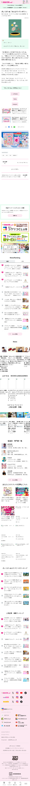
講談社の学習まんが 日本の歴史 (8, 737)
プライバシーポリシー (19, 748)
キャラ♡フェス (4, 152)
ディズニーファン (5, 734)
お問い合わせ (12, 746)
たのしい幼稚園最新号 (8, 7)
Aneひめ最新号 (19, 5)
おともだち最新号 (18, 7)
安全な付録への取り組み (21, 750)
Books (24, 7)
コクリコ (11, 433)
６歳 (10, 155)
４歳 (3, 155)
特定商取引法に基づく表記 (8, 750)
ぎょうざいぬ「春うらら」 (22, 162)
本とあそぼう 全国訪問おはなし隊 (9, 740)
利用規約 (18, 746)
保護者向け (15, 155)
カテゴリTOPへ (15, 169)
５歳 (6, 155)
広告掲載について (9, 748)
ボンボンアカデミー (5, 732)
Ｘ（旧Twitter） (15, 94)
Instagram (15, 104)
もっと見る (15, 334)
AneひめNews (11, 5)
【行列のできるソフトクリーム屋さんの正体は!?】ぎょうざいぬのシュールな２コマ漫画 (11, 175)
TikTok (15, 99)
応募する (15, 215)
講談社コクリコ (3, 424)
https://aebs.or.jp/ (15, 769)
